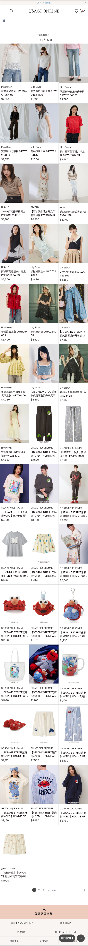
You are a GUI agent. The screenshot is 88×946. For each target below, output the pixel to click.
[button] (2, 2)
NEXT (84, 890)
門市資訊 (21, 932)
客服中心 (14, 941)
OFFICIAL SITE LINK (66, 932)
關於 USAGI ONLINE (22, 923)
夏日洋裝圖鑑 (44, 2)
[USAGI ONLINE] (44, 11)
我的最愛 (76, 11)
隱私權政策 (65, 923)
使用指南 (43, 941)
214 (54, 890)
